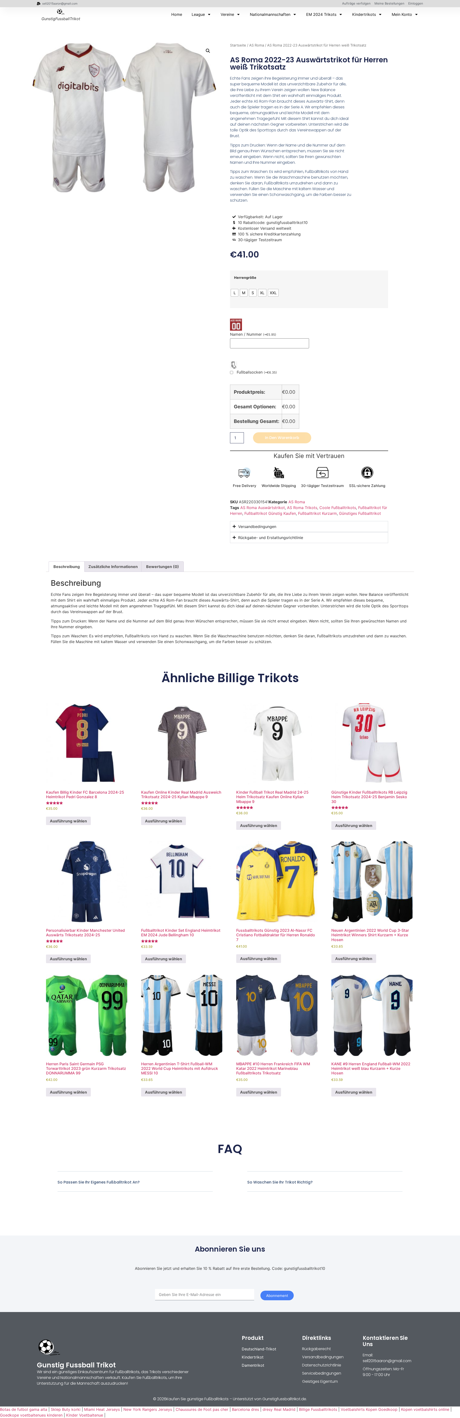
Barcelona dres (245, 1409)
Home (176, 14)
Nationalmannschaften (270, 14)
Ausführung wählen (68, 821)
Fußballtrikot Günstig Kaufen (270, 513)
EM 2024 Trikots (321, 14)
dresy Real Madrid (279, 1409)
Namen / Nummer (253, 334)
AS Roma (256, 45)
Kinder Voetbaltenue (84, 1415)
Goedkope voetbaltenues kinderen (31, 1415)
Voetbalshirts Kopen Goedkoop (369, 1409)
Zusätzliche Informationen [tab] (113, 566)
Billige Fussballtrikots (318, 1409)
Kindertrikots (364, 14)
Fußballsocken (257, 372)
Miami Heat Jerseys (102, 1409)
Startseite (238, 45)
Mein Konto (402, 14)
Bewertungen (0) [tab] (162, 566)
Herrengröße (245, 277)
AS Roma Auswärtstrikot (262, 507)
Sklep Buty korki (65, 1409)
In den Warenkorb (282, 437)
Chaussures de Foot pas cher (202, 1409)
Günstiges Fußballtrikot (360, 513)
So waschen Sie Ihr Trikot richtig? (280, 1182)
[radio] (234, 292)
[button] (208, 51)
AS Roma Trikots (302, 507)
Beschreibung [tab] (66, 566)
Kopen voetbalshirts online (425, 1409)
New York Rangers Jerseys (147, 1409)
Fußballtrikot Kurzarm (317, 513)
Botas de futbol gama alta (23, 1409)
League (198, 14)
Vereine (227, 14)
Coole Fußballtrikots (337, 507)
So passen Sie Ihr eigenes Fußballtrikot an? (99, 1182)
